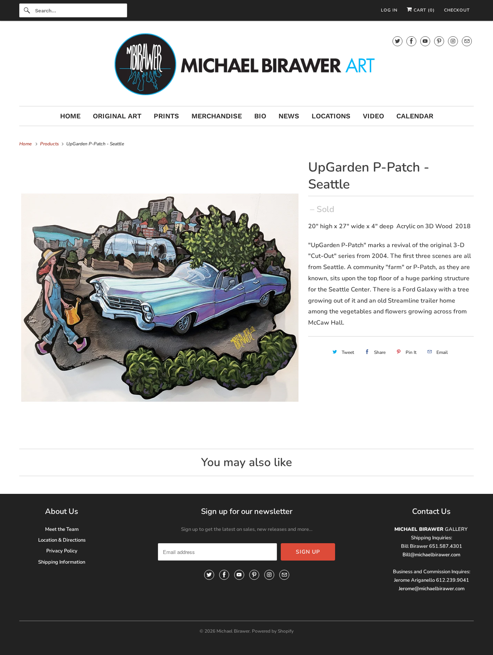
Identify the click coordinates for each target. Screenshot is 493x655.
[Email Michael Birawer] (467, 41)
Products (50, 144)
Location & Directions (62, 540)
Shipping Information (61, 562)
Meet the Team (62, 529)
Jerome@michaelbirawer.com (431, 588)
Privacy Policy (61, 550)
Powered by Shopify (272, 631)
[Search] (27, 10)
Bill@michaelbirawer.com (431, 554)
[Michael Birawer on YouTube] (425, 41)
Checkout (457, 10)
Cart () (423, 10)
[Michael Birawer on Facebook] (411, 41)
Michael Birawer (233, 631)
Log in (389, 10)
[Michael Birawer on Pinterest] (439, 41)
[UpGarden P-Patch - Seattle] (159, 297)
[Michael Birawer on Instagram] (453, 41)
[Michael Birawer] (246, 65)
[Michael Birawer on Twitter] (397, 41)
